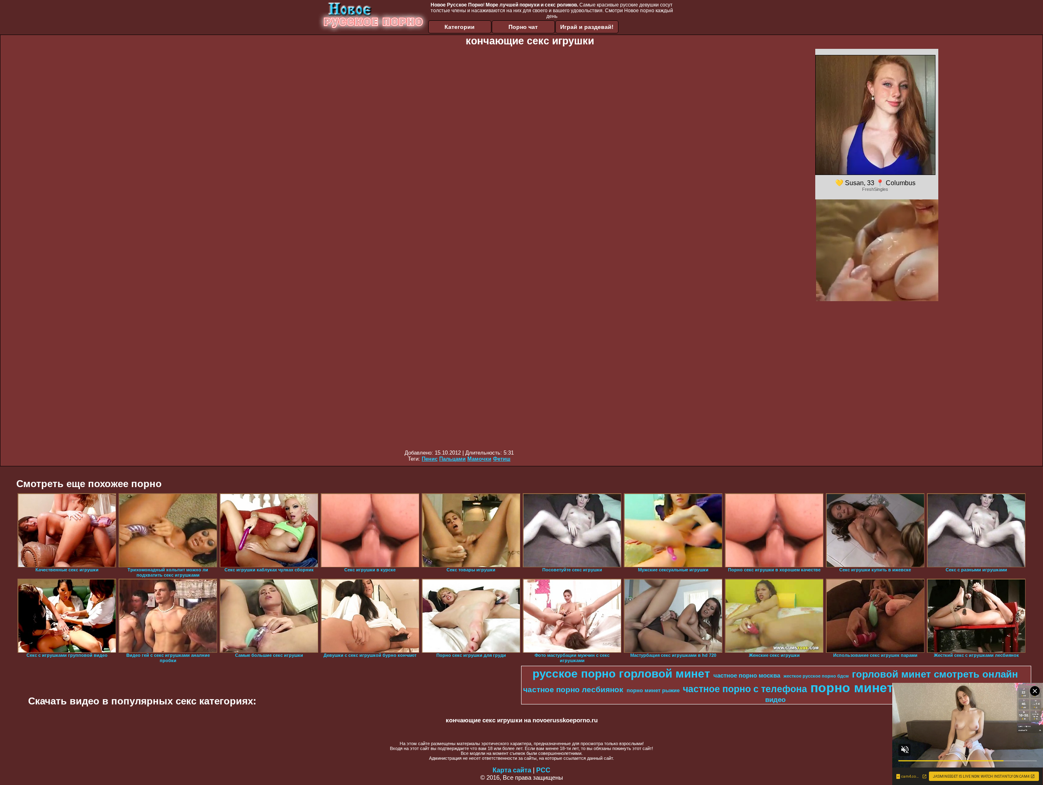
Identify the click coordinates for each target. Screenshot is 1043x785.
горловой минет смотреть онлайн (935, 674)
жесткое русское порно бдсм (816, 675)
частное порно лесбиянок (573, 689)
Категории (459, 27)
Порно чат (523, 27)
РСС (543, 770)
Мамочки (479, 459)
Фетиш (501, 459)
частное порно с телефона (745, 689)
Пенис (430, 459)
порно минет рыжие (653, 690)
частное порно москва (746, 675)
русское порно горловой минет (621, 673)
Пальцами (452, 459)
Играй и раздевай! (587, 27)
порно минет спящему (882, 687)
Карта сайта (512, 770)
